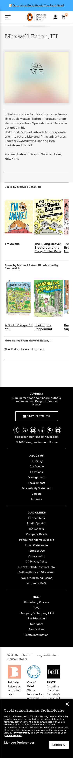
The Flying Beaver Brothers (24, 349)
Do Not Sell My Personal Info (36, 567)
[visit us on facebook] (16, 430)
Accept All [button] (59, 745)
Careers (36, 494)
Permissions (36, 629)
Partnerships (36, 518)
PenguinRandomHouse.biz (36, 540)
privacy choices (13, 735)
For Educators (37, 618)
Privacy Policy (36, 556)
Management (36, 477)
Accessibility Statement (36, 488)
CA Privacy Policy (36, 561)
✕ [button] (67, 704)
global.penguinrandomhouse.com (37, 437)
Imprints (36, 499)
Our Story (37, 461)
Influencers (36, 529)
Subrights (36, 624)
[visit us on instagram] (58, 430)
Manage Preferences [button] (19, 742)
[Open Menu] (8, 17)
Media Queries (36, 523)
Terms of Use (36, 551)
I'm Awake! (12, 244)
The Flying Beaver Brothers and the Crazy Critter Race (47, 247)
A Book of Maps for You (19, 327)
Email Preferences (36, 545)
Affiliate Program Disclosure (36, 572)
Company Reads (36, 534)
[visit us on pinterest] (50, 430)
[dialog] (36, 728)
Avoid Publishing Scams (36, 578)
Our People (36, 466)
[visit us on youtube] (33, 430)
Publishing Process (36, 602)
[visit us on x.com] (25, 430)
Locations (36, 472)
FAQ (36, 608)
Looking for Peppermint (43, 327)
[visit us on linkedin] (41, 430)
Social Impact (36, 483)
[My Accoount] (55, 17)
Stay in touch (38, 416)
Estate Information (36, 635)
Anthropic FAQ (36, 583)
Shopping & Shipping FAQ (36, 613)
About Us (36, 456)
